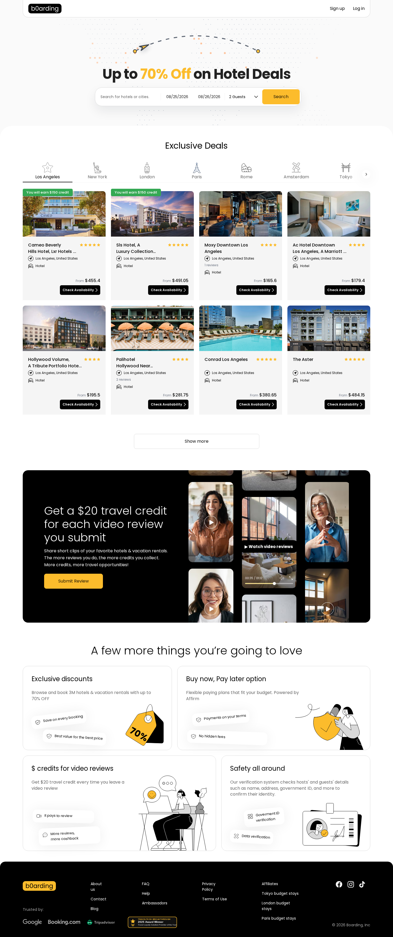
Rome (246, 177)
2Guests (237, 96)
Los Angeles (47, 177)
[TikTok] (362, 886)
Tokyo (346, 177)
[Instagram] (351, 884)
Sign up (337, 8)
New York (97, 177)
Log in (359, 8)
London (147, 177)
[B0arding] (44, 8)
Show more (197, 441)
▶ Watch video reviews (269, 546)
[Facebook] (339, 884)
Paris (197, 177)
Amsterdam (296, 177)
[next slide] (366, 174)
